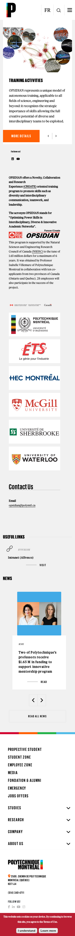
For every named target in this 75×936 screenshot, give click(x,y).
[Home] (11, 10)
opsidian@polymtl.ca (22, 505)
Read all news (37, 716)
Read (44, 682)
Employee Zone (20, 765)
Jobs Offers (18, 796)
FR (47, 10)
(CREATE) (29, 186)
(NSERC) (37, 251)
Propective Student (25, 749)
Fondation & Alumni (24, 780)
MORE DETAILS (21, 136)
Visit (43, 565)
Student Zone (19, 757)
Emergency (17, 788)
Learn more (48, 930)
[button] (48, 135)
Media (13, 772)
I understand (26, 930)
